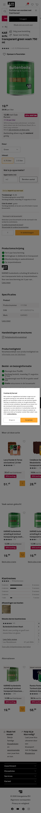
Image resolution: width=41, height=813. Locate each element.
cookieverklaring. (12, 414)
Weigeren (12, 420)
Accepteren (29, 420)
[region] (20, 406)
